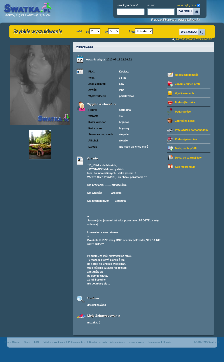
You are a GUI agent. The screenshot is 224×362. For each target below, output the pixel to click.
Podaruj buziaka (185, 102)
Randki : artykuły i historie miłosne (107, 342)
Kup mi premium (185, 166)
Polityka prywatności (54, 342)
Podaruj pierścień (186, 139)
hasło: (151, 5)
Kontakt (167, 342)
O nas (27, 342)
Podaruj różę (183, 111)
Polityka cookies (77, 342)
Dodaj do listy (186, 148)
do (106, 31)
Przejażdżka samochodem (191, 130)
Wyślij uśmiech (184, 93)
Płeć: (132, 31)
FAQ (36, 342)
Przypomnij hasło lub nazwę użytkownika (175, 19)
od (87, 31)
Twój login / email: (127, 5)
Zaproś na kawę (185, 120)
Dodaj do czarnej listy (188, 157)
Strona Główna (12, 342)
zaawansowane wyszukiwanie (194, 39)
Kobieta (124, 71)
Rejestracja (154, 342)
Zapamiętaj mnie (186, 5)
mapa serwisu (136, 342)
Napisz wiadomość (186, 74)
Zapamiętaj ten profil (187, 84)
